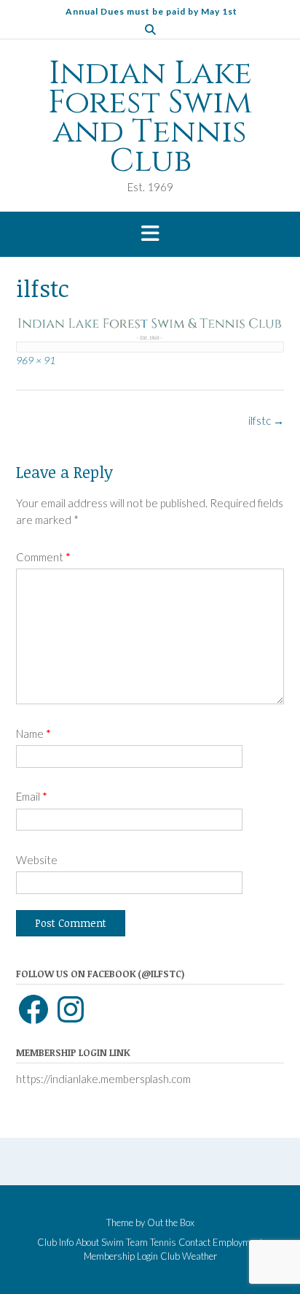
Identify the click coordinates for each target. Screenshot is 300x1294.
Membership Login (121, 1256)
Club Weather (188, 1256)
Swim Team (124, 1242)
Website (37, 859)
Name (33, 733)
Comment (43, 556)
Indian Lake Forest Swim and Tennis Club (150, 117)
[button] (150, 234)
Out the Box (170, 1222)
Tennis (163, 1242)
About (87, 1242)
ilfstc (266, 420)
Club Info (55, 1242)
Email (31, 796)
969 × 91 (35, 360)
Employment (238, 1242)
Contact (194, 1242)
